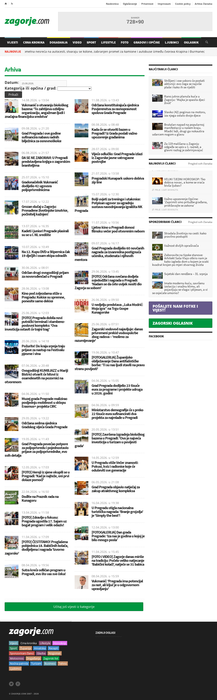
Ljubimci (172, 42)
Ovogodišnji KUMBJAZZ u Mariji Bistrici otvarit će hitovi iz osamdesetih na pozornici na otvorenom (36, 376)
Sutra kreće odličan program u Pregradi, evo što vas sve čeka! (44, 572)
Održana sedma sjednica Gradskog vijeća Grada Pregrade (44, 425)
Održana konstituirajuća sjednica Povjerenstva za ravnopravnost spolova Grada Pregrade (115, 109)
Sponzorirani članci (22, 653)
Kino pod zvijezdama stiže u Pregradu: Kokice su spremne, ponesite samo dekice (43, 297)
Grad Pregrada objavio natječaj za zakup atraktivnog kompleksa (116, 489)
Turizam (36, 663)
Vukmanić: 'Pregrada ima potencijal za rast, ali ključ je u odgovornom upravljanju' (117, 585)
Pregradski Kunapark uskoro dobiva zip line (118, 180)
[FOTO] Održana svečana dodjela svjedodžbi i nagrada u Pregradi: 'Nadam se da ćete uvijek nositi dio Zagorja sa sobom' (108, 282)
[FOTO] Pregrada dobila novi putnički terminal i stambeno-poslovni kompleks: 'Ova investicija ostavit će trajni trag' (35, 323)
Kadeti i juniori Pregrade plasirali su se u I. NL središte (45, 232)
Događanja (59, 42)
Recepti (53, 648)
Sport (91, 42)
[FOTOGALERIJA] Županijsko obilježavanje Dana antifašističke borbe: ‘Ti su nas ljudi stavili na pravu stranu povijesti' (110, 363)
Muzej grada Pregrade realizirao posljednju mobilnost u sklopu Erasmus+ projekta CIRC (44, 402)
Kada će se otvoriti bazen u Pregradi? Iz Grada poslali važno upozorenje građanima (114, 133)
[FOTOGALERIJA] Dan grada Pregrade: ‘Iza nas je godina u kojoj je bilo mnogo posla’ (118, 536)
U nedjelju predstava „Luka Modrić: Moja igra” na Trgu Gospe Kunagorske (117, 308)
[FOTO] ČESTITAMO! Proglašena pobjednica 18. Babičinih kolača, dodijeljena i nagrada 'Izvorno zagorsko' (36, 547)
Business (50, 663)
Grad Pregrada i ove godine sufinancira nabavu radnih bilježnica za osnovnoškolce (41, 137)
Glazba (41, 653)
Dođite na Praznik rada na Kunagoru (40, 498)
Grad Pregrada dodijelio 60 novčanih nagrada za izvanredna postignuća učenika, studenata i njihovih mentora (109, 254)
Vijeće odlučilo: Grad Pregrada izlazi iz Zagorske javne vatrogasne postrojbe (117, 157)
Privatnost (147, 3)
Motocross (17, 658)
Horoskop (59, 643)
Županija (25, 648)
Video (77, 42)
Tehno (63, 663)
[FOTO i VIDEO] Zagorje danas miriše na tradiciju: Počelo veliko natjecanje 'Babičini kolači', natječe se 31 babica (118, 560)
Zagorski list (50, 658)
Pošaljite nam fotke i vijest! (175, 308)
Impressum (164, 3)
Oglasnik (191, 42)
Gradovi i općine (147, 42)
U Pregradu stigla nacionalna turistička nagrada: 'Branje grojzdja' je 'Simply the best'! (117, 511)
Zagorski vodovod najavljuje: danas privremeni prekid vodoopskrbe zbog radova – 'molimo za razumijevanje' (109, 335)
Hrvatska (40, 648)
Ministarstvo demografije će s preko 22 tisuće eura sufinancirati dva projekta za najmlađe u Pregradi (117, 413)
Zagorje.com (27, 21)
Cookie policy (183, 3)
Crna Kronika (34, 42)
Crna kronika (29, 643)
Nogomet (55, 653)
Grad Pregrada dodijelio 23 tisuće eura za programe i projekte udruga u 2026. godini (117, 389)
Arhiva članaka (203, 3)
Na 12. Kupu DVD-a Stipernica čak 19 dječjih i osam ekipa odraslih (46, 253)
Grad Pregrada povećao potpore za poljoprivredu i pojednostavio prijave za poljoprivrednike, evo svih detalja (36, 449)
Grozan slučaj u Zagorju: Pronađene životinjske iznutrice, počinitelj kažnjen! (45, 210)
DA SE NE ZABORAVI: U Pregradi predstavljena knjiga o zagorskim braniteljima (46, 161)
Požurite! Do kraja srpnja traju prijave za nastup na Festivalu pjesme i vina (43, 350)
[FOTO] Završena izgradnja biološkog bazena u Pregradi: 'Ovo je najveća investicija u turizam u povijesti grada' (110, 440)
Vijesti (12, 42)
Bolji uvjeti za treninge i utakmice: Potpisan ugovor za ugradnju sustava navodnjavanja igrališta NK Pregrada (108, 205)
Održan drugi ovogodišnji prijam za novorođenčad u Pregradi (45, 274)
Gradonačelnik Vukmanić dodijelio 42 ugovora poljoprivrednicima (40, 186)
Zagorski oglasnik (173, 323)
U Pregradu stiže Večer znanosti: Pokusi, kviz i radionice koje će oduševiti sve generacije (115, 466)
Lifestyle (108, 42)
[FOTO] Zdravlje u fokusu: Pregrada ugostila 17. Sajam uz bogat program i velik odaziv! (44, 521)
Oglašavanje (130, 3)
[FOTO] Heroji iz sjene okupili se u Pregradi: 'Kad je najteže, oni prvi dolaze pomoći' (46, 476)
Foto (124, 42)
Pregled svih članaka (200, 163)
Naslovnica (112, 3)
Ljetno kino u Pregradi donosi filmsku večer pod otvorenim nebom (118, 229)
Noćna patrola (19, 663)
